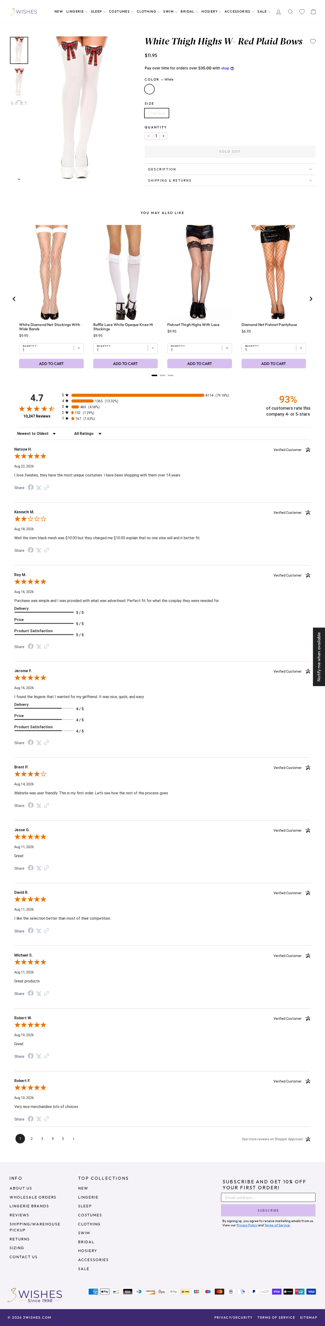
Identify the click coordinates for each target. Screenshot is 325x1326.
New (58, 11)
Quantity (156, 127)
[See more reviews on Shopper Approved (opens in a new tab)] (46, 487)
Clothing (147, 11)
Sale (262, 11)
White (149, 89)
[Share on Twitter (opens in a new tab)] (39, 487)
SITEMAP (308, 1317)
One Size (156, 113)
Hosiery (210, 11)
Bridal (188, 11)
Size (149, 103)
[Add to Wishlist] (312, 41)
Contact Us (24, 1256)
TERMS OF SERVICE (276, 1317)
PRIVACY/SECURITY (233, 1317)
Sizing (17, 1247)
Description (162, 169)
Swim (169, 11)
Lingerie (75, 11)
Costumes (120, 11)
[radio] (162, 395)
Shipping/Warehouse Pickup (35, 1227)
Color (159, 79)
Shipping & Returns (170, 180)
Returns (20, 1239)
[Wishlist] (301, 11)
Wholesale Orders (33, 1197)
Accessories (238, 11)
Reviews (19, 1215)
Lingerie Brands (29, 1206)
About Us (21, 1188)
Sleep (97, 11)
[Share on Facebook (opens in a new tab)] (31, 487)
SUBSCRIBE (268, 1210)
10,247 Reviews (36, 416)
